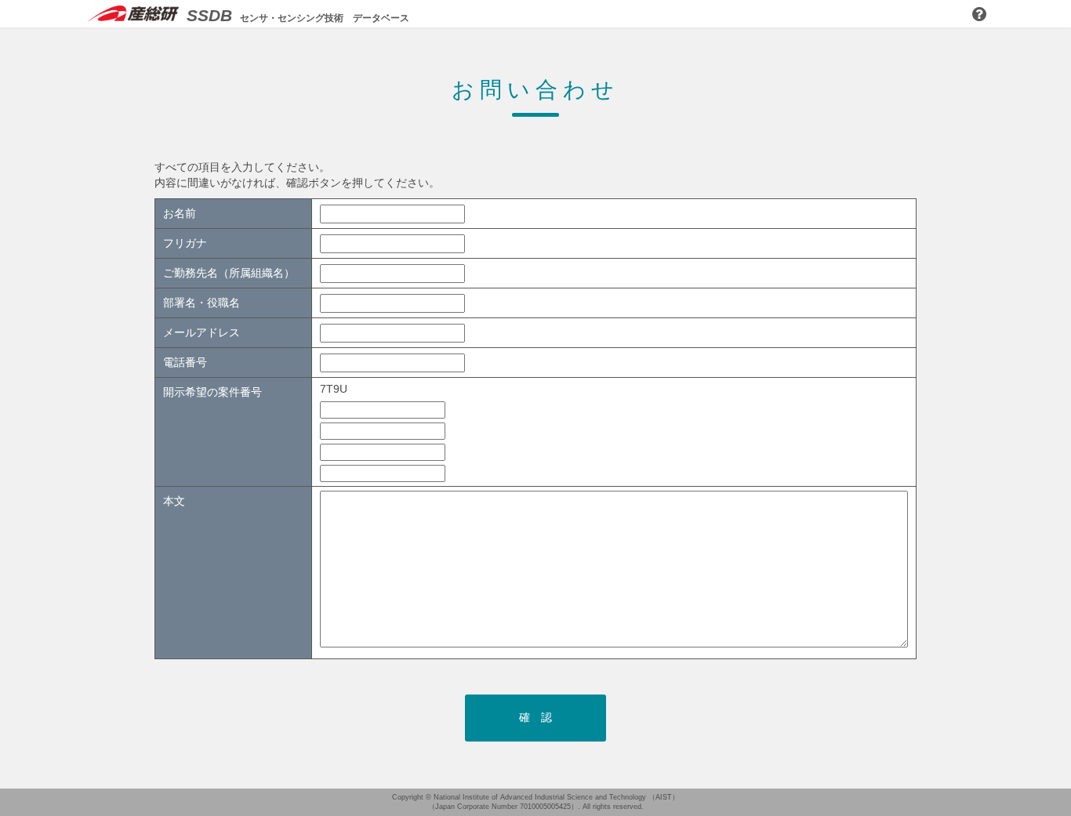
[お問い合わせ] (979, 15)
